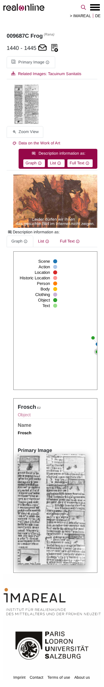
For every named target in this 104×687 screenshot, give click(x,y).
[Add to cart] (42, 48)
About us (82, 677)
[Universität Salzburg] (52, 645)
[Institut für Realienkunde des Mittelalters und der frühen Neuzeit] (52, 601)
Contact (36, 677)
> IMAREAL (80, 16)
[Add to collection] (55, 48)
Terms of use (58, 677)
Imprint (19, 677)
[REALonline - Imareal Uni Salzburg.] (52, 7)
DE (98, 16)
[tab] (31, 62)
